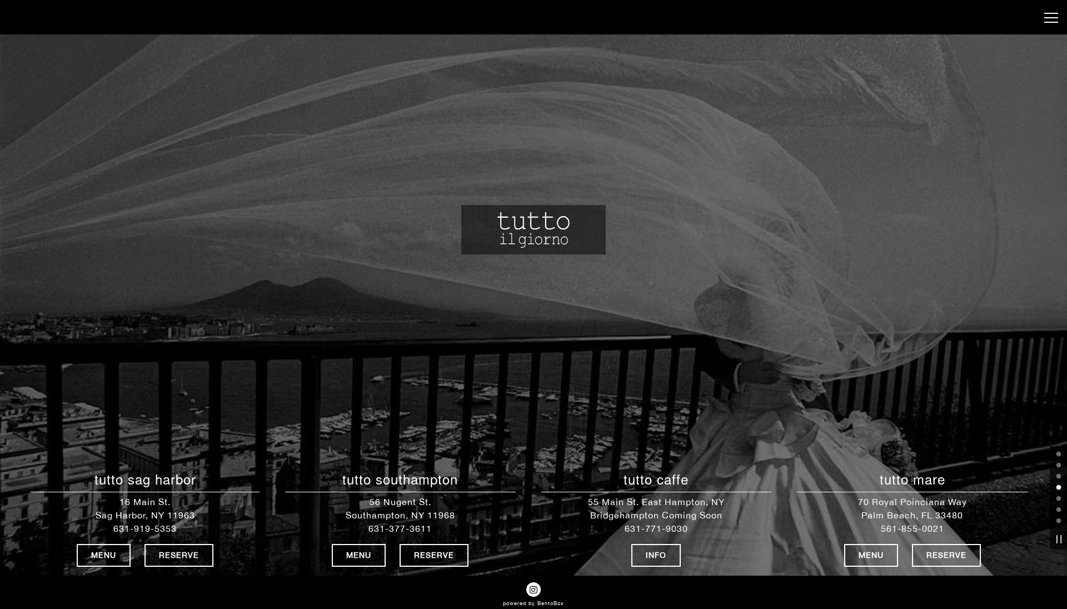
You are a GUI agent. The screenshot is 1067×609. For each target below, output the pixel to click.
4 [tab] (1058, 487)
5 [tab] (1058, 499)
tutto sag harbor (145, 479)
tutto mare (912, 479)
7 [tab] (1058, 521)
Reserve (179, 555)
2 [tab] (1058, 465)
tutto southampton (400, 479)
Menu (103, 555)
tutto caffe (656, 479)
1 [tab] (1058, 454)
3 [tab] (1058, 476)
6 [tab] (1058, 510)
